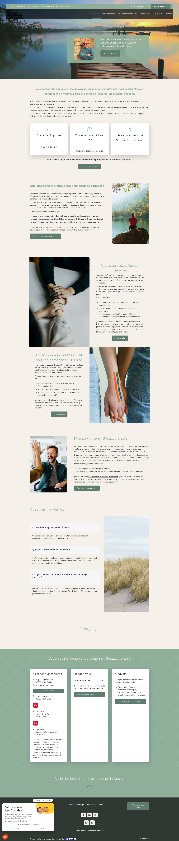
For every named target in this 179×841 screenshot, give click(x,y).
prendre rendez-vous (91, 686)
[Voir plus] (89, 787)
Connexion (144, 838)
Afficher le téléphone (141, 6)
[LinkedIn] (89, 815)
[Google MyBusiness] (35, 705)
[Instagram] (95, 815)
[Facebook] (83, 815)
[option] (89, 39)
